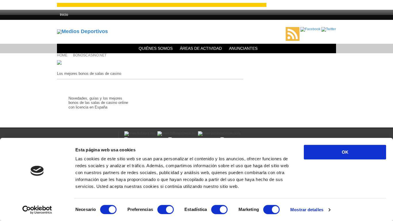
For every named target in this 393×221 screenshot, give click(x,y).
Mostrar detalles (306, 209)
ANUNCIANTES (243, 48)
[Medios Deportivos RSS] (292, 29)
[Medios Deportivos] (82, 31)
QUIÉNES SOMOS (156, 48)
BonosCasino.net (89, 55)
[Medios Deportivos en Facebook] (310, 29)
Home (62, 55)
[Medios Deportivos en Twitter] (328, 29)
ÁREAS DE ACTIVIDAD (201, 48)
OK (345, 152)
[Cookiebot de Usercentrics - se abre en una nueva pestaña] (37, 209)
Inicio (64, 15)
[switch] (165, 209)
